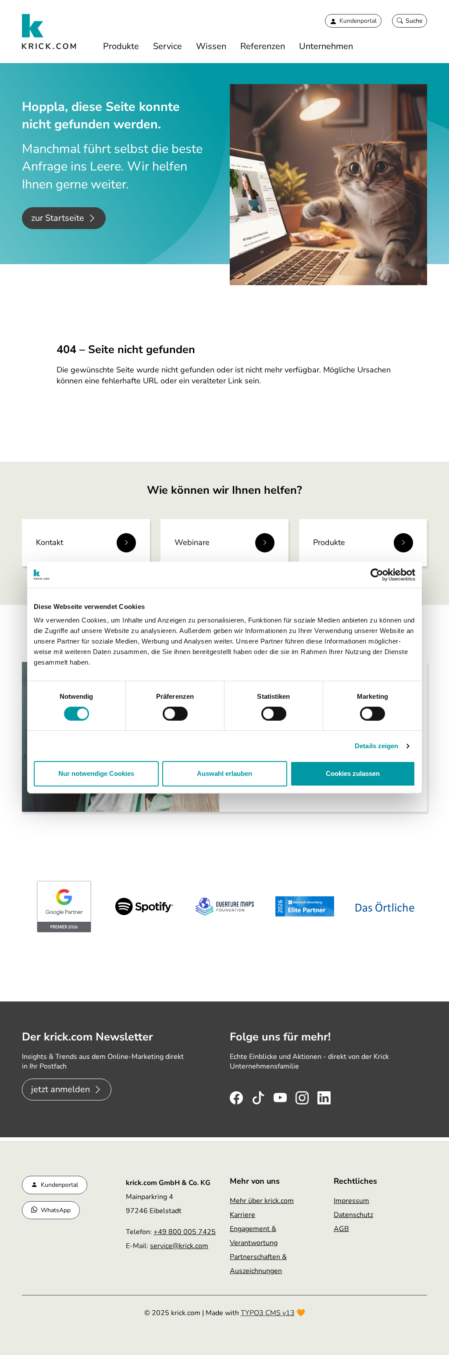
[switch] (175, 714)
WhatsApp (56, 1210)
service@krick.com (179, 1246)
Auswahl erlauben (224, 773)
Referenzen (262, 46)
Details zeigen (376, 746)
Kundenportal (59, 1185)
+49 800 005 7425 (184, 1232)
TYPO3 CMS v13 (268, 1313)
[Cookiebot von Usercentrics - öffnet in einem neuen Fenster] (377, 574)
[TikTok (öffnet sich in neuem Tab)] (258, 1095)
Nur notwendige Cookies (96, 773)
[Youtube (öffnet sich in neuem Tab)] (280, 1095)
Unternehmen (326, 46)
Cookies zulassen (353, 773)
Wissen (211, 46)
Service (167, 46)
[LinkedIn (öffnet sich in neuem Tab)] (324, 1095)
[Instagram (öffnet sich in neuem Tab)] (302, 1095)
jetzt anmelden (60, 1089)
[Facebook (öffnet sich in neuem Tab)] (236, 1095)
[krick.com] (49, 31)
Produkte (121, 46)
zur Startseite (57, 218)
